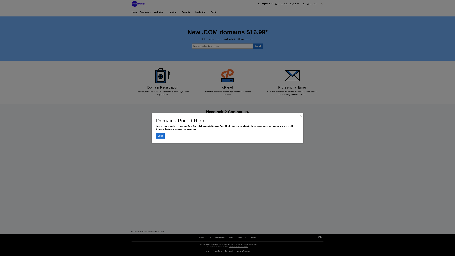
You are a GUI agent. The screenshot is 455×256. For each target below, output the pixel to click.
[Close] (300, 115)
